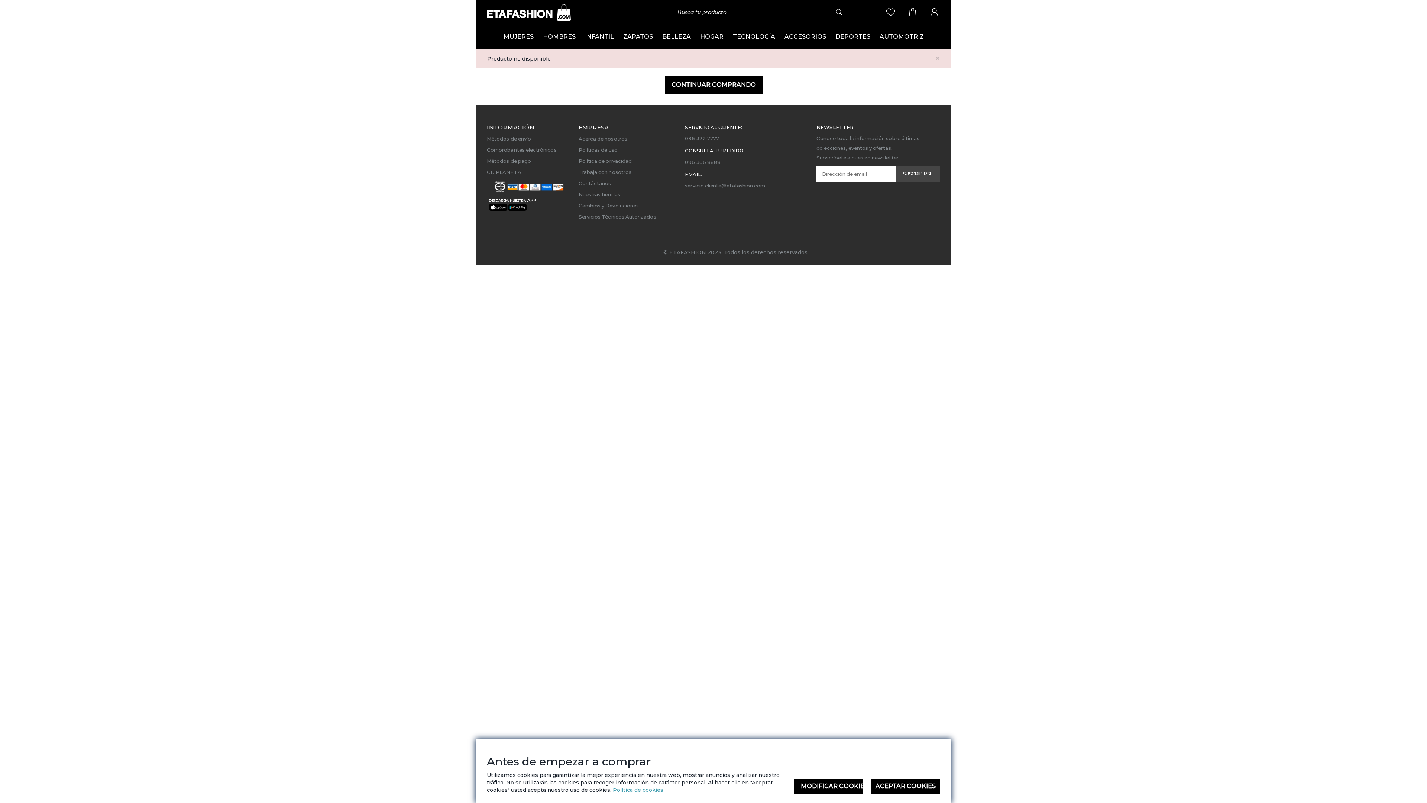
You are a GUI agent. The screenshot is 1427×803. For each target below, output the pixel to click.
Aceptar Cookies (906, 786)
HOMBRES (559, 36)
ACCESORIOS (805, 36)
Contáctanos (595, 183)
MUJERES (519, 36)
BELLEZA (676, 36)
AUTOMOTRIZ (902, 36)
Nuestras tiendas (599, 194)
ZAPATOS (638, 36)
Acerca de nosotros (603, 139)
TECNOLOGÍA (754, 36)
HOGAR (712, 36)
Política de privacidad (605, 161)
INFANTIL (599, 36)
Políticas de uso (598, 150)
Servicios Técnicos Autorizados (617, 217)
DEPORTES (852, 36)
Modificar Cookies (832, 786)
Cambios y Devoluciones (609, 206)
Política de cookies (637, 790)
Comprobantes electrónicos (522, 150)
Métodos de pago (509, 161)
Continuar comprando (714, 84)
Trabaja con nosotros (605, 172)
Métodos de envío (509, 139)
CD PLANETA (504, 172)
